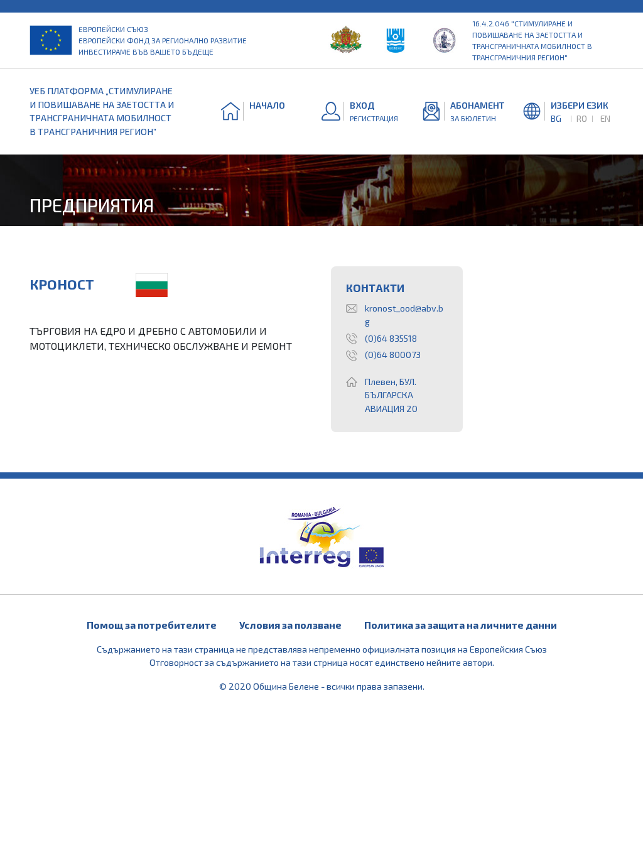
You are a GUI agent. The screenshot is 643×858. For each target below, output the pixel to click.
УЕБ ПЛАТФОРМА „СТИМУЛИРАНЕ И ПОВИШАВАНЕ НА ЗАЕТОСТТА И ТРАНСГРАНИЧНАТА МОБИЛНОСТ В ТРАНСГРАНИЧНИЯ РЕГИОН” (102, 111)
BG (556, 118)
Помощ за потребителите (152, 625)
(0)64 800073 (393, 354)
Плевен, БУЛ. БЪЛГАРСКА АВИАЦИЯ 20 (391, 395)
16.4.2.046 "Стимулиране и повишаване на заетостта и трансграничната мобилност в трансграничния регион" (532, 40)
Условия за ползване (290, 625)
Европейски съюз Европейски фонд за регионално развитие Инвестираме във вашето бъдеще (162, 40)
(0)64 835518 (391, 338)
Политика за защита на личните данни (460, 625)
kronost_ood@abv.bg (404, 315)
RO (581, 118)
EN (605, 118)
